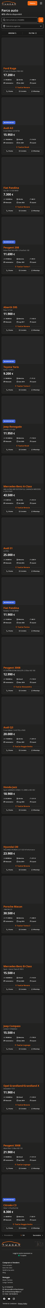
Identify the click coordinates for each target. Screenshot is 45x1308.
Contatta (23, 91)
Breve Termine (7, 1280)
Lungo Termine (8, 1282)
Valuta (32, 3)
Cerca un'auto (7, 1265)
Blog (4, 1272)
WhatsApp (36, 91)
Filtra (31, 33)
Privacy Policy (22, 1304)
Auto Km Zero (7, 1268)
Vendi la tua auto (8, 1270)
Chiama (10, 91)
